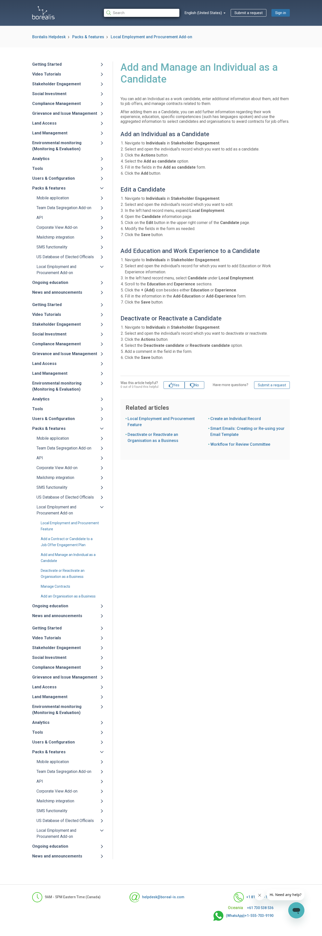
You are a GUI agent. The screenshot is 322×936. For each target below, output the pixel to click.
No (196, 385)
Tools (37, 168)
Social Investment (49, 93)
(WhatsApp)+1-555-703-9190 (249, 916)
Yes (176, 385)
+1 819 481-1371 (259, 897)
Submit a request (248, 13)
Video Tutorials (46, 74)
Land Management (49, 133)
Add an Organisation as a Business (68, 596)
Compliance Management (56, 103)
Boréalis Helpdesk (49, 36)
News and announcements (57, 292)
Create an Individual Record (235, 418)
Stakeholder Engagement (56, 84)
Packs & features (88, 36)
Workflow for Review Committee (240, 444)
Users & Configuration (53, 178)
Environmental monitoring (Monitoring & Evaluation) (57, 145)
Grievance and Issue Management (64, 113)
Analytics (41, 158)
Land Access (44, 123)
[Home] (43, 12)
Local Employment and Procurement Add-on (151, 36)
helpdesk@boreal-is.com (163, 897)
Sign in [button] (280, 13)
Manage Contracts (55, 586)
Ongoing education (50, 282)
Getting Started (47, 64)
